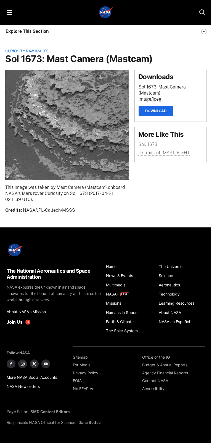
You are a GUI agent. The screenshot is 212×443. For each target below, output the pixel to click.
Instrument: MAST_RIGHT (164, 152)
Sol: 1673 (148, 144)
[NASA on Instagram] (22, 363)
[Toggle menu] (9, 12)
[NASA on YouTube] (45, 363)
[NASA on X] (34, 363)
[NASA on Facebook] (11, 363)
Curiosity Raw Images (27, 51)
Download (155, 111)
